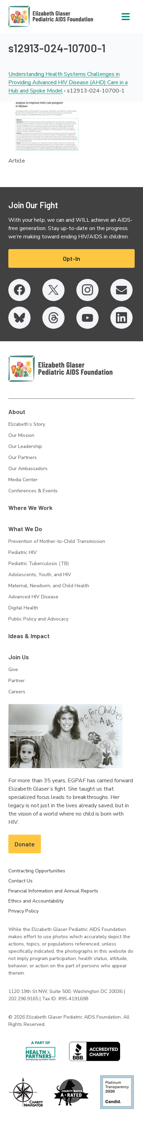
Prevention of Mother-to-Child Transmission (56, 541)
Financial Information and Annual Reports (53, 891)
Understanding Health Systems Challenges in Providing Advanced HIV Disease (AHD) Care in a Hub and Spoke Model (68, 82)
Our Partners (22, 457)
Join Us (18, 657)
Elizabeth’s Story (26, 424)
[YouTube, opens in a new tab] (87, 318)
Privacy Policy (23, 911)
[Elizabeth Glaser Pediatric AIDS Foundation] (60, 368)
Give (13, 669)
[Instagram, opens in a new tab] (87, 290)
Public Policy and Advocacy (38, 619)
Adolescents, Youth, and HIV (39, 574)
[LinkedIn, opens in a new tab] (121, 318)
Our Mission (21, 435)
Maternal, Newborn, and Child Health (48, 585)
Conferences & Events (33, 490)
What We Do (25, 529)
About (16, 411)
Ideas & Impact (29, 636)
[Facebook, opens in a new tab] (19, 290)
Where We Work (30, 507)
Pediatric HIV (22, 552)
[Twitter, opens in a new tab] (53, 290)
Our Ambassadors (28, 468)
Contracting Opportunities (36, 871)
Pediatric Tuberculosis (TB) (38, 563)
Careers (16, 691)
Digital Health (23, 608)
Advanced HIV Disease (33, 596)
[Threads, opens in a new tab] (53, 318)
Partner (16, 680)
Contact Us (20, 881)
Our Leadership (25, 446)
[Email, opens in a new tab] (121, 290)
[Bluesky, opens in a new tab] (19, 318)
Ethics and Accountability (36, 901)
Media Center (22, 479)
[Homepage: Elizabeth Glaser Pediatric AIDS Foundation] (32, 16)
